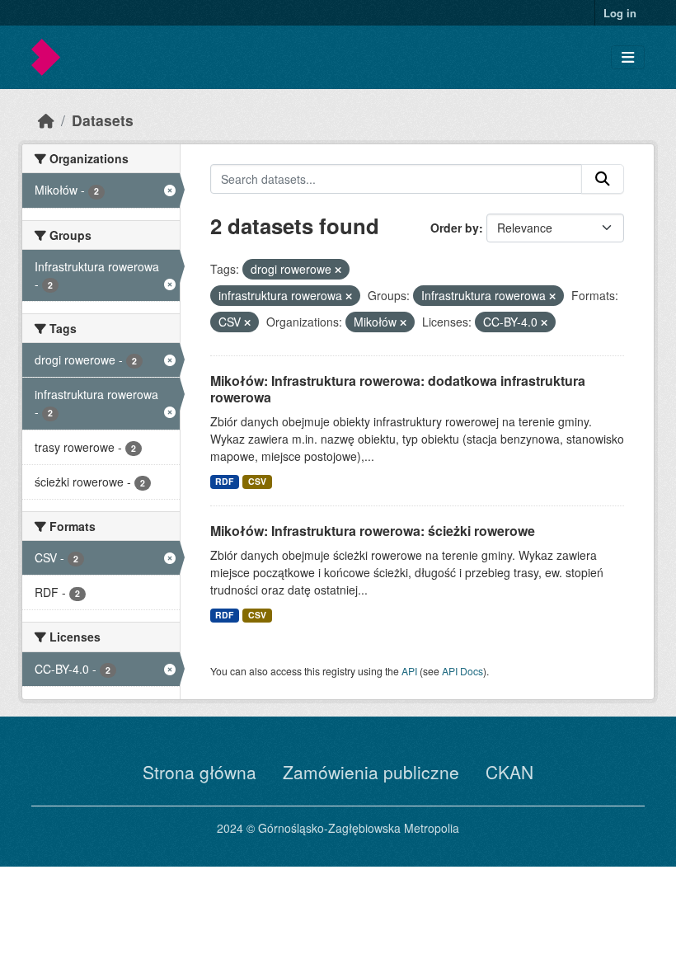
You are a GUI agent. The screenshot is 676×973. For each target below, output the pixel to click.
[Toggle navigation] (628, 57)
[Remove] (338, 269)
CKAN (509, 771)
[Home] (46, 120)
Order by (454, 227)
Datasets (103, 120)
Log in (619, 13)
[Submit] (602, 179)
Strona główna (199, 771)
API (409, 671)
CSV (257, 481)
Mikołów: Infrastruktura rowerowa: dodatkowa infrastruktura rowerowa (397, 389)
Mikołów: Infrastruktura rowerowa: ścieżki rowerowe (372, 530)
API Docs (462, 671)
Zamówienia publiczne (371, 771)
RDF (224, 481)
